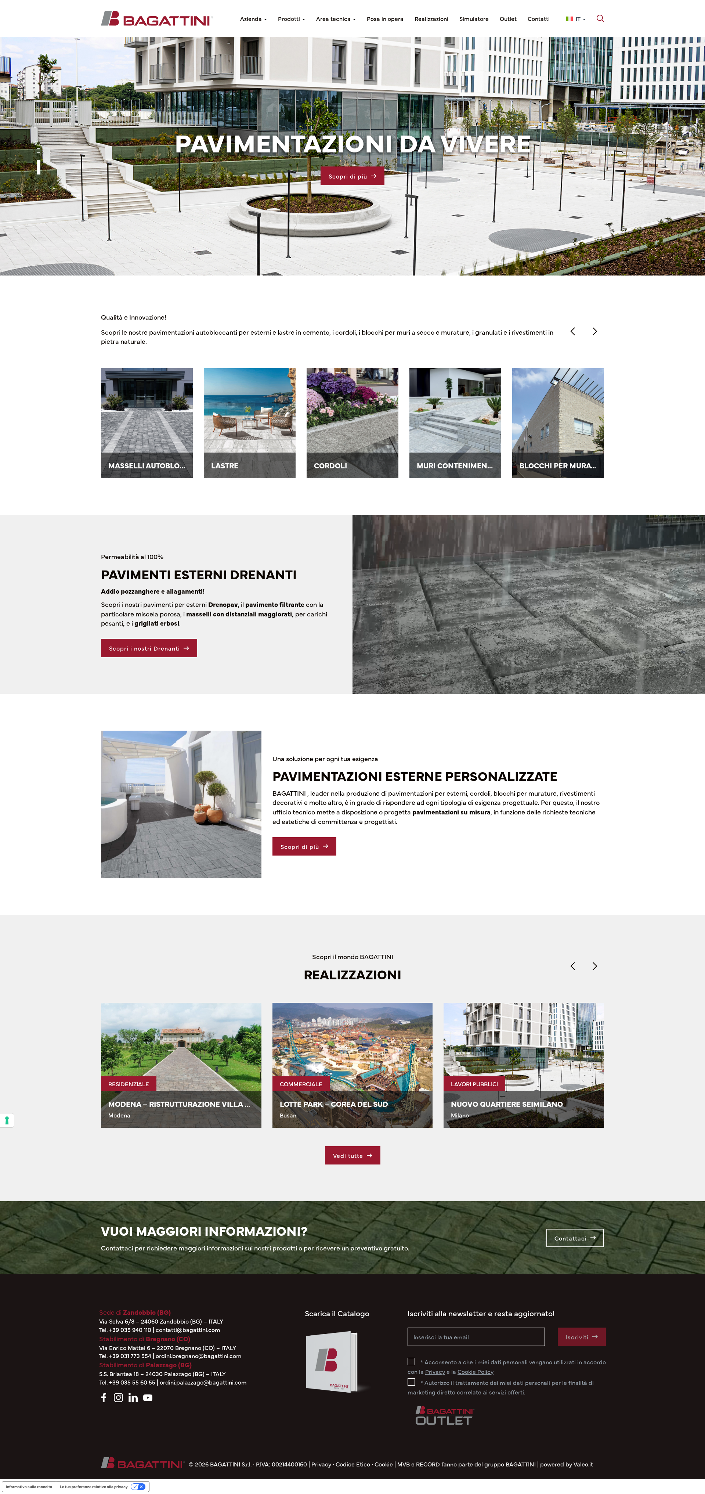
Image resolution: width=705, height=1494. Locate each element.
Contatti (539, 18)
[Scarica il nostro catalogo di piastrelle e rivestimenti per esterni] (338, 1360)
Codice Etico (353, 1464)
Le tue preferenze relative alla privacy (94, 1486)
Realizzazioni (431, 18)
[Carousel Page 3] (38, 165)
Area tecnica (334, 18)
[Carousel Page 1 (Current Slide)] (38, 145)
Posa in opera (385, 18)
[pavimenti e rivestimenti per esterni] (157, 18)
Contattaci (570, 1238)
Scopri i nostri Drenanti (144, 648)
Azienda (251, 18)
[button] (600, 18)
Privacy (321, 1464)
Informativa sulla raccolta (29, 1486)
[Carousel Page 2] (38, 158)
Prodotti (289, 18)
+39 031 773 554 (130, 1355)
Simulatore (474, 18)
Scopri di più (300, 846)
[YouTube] (147, 1396)
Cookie (384, 1464)
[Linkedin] (133, 1396)
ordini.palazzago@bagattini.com (203, 1382)
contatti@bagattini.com (188, 1329)
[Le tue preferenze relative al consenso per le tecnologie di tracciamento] (7, 1120)
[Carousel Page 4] (38, 172)
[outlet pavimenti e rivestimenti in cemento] (444, 1414)
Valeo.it (583, 1464)
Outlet (508, 18)
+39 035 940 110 (130, 1329)
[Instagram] (118, 1396)
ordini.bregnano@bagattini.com (199, 1355)
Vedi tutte (348, 1155)
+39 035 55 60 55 (132, 1382)
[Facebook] (103, 1396)
